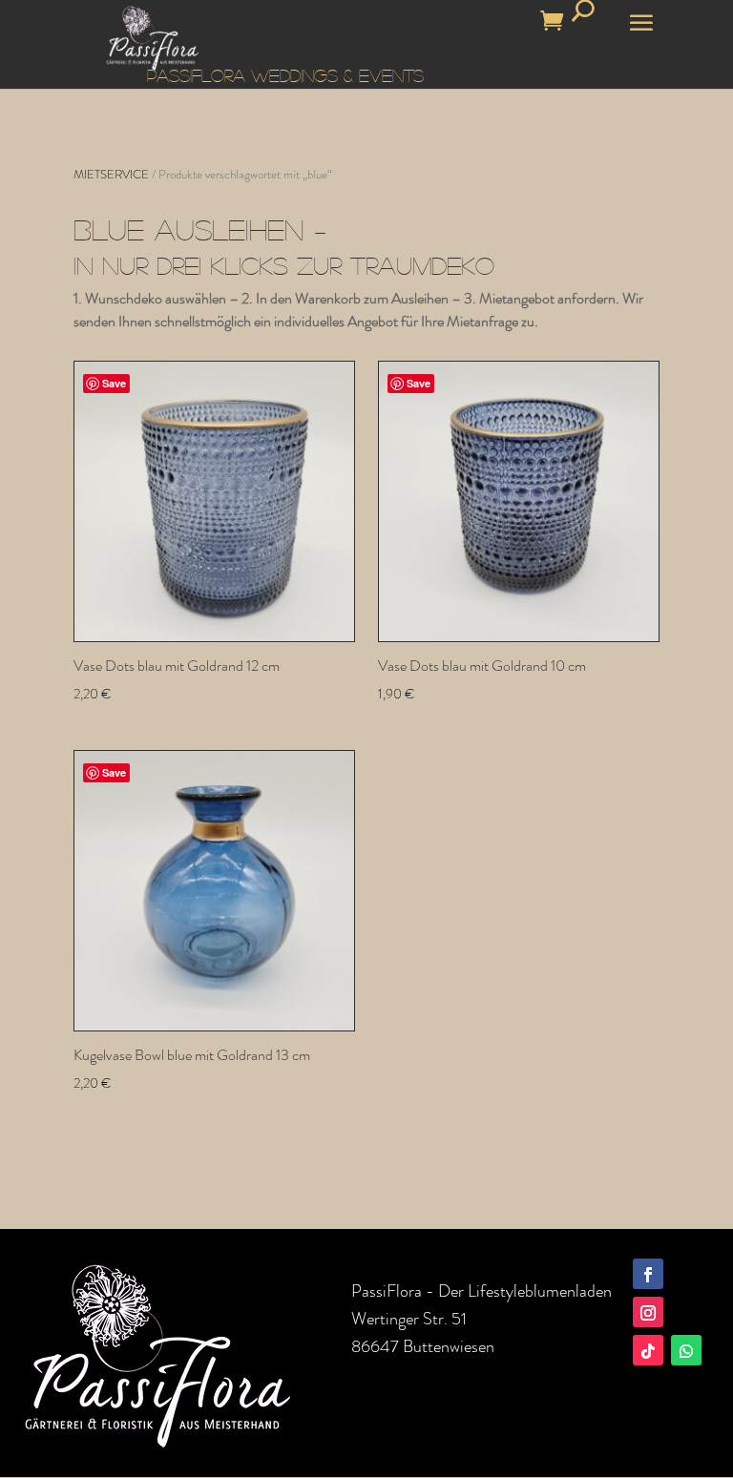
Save (114, 383)
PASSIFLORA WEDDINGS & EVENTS (285, 75)
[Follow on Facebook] (648, 1274)
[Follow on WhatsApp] (686, 1350)
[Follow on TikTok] (648, 1350)
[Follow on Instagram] (648, 1312)
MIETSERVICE (111, 174)
